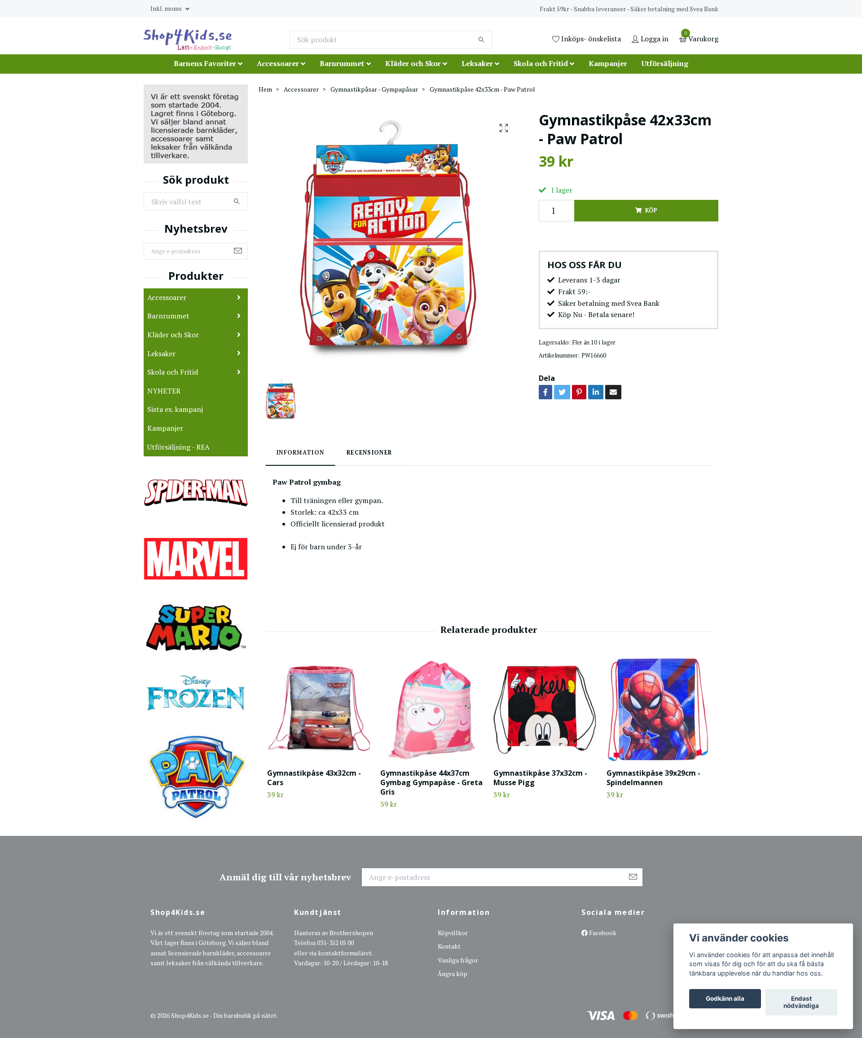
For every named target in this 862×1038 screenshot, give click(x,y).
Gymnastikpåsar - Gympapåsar (374, 89)
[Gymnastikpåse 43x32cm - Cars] (318, 709)
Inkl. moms (166, 8)
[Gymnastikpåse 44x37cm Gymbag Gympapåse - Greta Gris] (431, 709)
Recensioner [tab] (369, 452)
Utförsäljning (665, 63)
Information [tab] (300, 452)
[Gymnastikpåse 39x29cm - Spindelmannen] (658, 709)
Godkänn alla (725, 999)
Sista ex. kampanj (175, 409)
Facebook (602, 932)
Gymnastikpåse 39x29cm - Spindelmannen (653, 777)
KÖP (651, 210)
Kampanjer (608, 63)
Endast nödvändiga (801, 1002)
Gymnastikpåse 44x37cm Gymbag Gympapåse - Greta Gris (431, 782)
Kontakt (449, 946)
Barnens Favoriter (205, 63)
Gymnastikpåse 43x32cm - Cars (314, 777)
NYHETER (163, 391)
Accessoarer (278, 63)
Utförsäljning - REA (178, 447)
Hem (265, 89)
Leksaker (477, 63)
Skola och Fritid (541, 63)
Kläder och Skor (413, 63)
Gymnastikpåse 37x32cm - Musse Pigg (540, 777)
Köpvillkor (453, 932)
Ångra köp (452, 973)
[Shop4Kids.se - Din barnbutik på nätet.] (188, 39)
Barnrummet (342, 63)
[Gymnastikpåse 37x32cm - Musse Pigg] (544, 709)
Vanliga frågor (458, 960)
